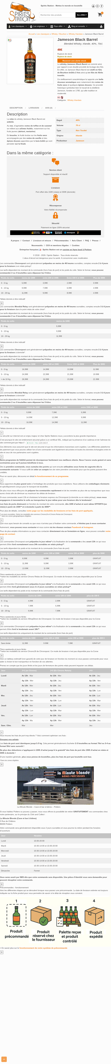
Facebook (76, 527)
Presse (95, 240)
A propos (15, 240)
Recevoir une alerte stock (74, 61)
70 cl (78, 125)
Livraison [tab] (34, 108)
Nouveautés (37, 245)
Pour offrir (58, 26)
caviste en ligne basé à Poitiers (77, 249)
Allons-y (82, 15)
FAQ (87, 240)
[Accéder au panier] (100, 15)
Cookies (75, 245)
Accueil (32, 34)
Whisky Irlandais (76, 34)
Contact (26, 240)
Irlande (79, 135)
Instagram (88, 527)
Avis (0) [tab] (48, 108)
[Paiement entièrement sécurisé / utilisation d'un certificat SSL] (35, 232)
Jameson (80, 141)
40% (78, 120)
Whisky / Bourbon (59, 34)
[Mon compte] (101, 26)
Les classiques (18, 26)
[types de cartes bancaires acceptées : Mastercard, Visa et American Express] (47, 232)
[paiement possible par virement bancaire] (58, 232)
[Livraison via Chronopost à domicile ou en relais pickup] (69, 232)
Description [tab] (16, 108)
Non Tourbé (81, 130)
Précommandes (61, 240)
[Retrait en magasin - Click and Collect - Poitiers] (78, 232)
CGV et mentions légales (57, 245)
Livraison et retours (42, 240)
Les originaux (39, 26)
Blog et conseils (78, 26)
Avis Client (77, 240)
